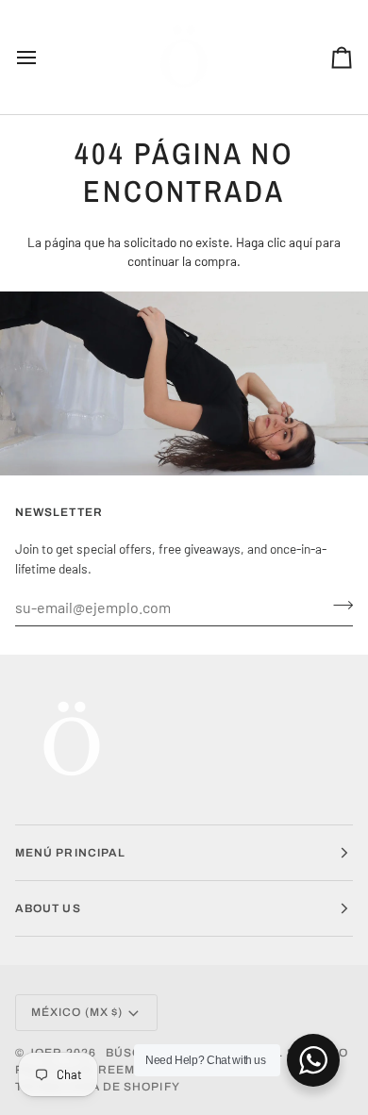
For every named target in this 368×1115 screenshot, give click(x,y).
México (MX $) (77, 1012)
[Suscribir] (337, 605)
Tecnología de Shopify (97, 1086)
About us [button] (48, 908)
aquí (300, 242)
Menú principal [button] (70, 852)
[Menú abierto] (43, 57)
